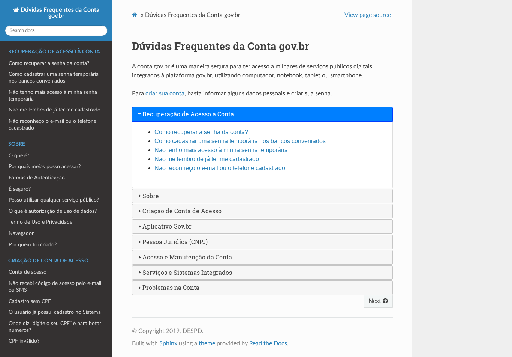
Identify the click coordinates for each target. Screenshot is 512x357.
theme (207, 343)
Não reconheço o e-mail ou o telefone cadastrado (52, 124)
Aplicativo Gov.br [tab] (167, 226)
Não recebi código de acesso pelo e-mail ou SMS (55, 286)
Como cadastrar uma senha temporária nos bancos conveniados (54, 77)
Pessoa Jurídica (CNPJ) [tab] (175, 242)
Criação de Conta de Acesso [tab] (182, 211)
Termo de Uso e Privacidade (40, 222)
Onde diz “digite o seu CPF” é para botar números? (55, 327)
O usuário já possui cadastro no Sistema (55, 312)
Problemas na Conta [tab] (170, 287)
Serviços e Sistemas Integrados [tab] (187, 272)
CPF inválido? (24, 341)
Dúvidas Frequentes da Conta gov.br (59, 13)
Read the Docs (268, 343)
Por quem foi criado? (33, 244)
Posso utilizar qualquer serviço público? (54, 200)
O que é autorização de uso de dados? (53, 211)
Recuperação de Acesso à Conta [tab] (188, 114)
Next (375, 301)
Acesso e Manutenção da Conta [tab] (187, 257)
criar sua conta (164, 93)
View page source (367, 15)
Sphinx (168, 343)
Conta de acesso (27, 272)
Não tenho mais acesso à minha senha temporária (53, 95)
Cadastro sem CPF (30, 301)
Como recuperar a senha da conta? (49, 63)
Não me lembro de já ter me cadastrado (54, 110)
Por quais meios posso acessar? (45, 166)
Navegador (21, 233)
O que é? (19, 155)
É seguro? (20, 189)
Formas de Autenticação (37, 178)
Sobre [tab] (150, 196)
